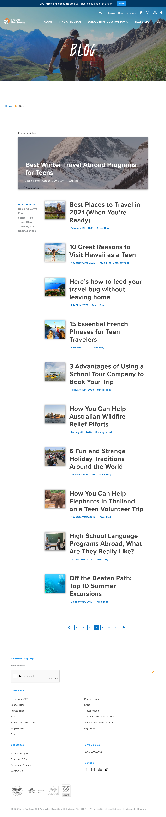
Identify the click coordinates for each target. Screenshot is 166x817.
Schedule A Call (19, 759)
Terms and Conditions (101, 809)
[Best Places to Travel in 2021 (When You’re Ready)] (55, 210)
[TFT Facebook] (141, 12)
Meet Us (15, 716)
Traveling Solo (26, 226)
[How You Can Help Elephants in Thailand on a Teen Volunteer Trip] (55, 499)
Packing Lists (91, 699)
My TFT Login (107, 13)
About (48, 21)
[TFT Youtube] (154, 12)
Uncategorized (27, 231)
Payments (89, 728)
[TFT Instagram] (147, 12)
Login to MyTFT (19, 699)
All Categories (26, 204)
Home (8, 106)
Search (14, 734)
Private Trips (17, 710)
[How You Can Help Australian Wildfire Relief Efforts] (55, 414)
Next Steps (142, 21)
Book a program (127, 13)
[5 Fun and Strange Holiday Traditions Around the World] (55, 456)
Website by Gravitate (136, 809)
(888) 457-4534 (93, 752)
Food (21, 213)
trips (49, 3)
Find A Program (70, 21)
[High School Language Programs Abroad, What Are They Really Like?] (55, 541)
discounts (63, 3)
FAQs (87, 705)
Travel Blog (25, 222)
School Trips (25, 217)
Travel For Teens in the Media (100, 716)
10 (115, 627)
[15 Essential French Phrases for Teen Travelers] (55, 329)
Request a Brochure (21, 765)
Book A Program (20, 753)
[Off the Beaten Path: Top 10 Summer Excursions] (55, 583)
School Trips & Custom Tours (108, 21)
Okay (121, 4)
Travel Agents (91, 710)
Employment (17, 728)
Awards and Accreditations (99, 722)
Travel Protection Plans (23, 722)
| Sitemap (117, 809)
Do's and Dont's (27, 209)
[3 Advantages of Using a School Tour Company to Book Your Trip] (55, 371)
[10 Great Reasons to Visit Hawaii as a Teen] (55, 252)
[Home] (14, 21)
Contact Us (17, 770)
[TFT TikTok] (161, 12)
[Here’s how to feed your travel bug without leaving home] (55, 287)
